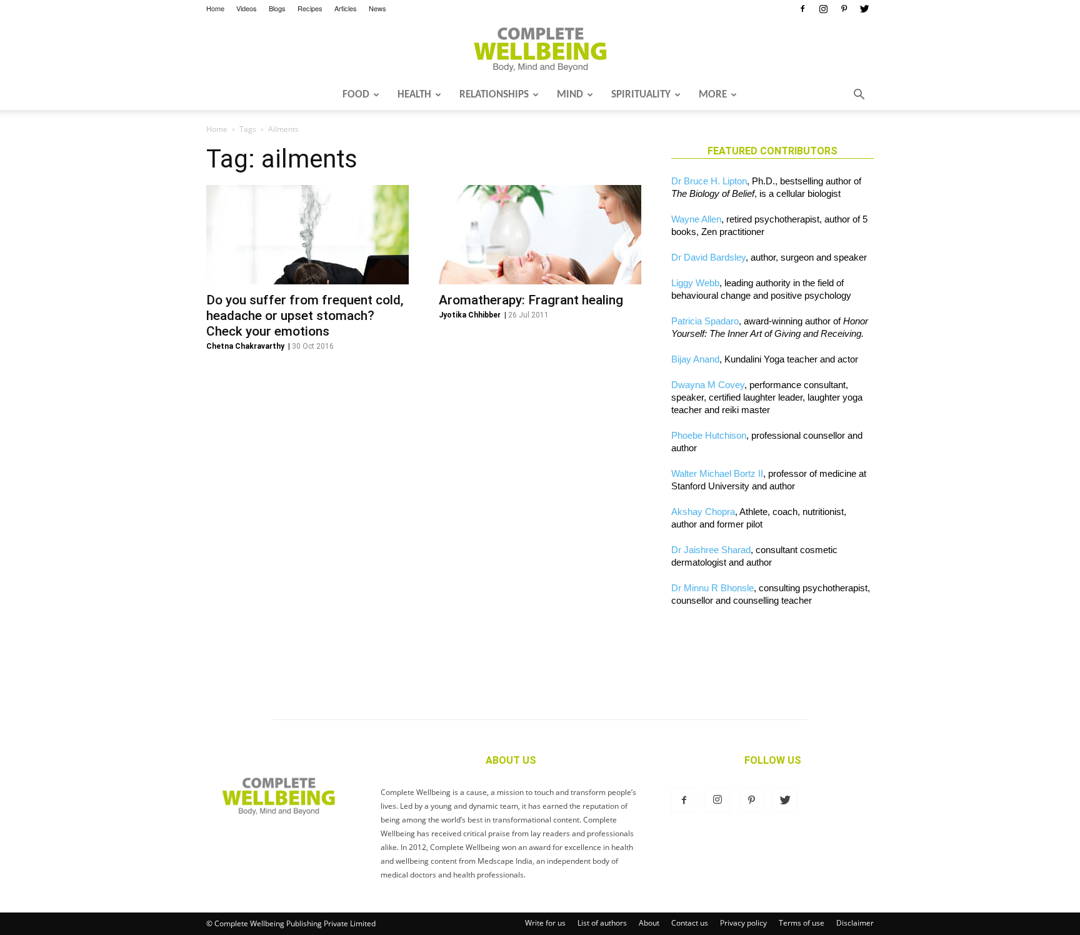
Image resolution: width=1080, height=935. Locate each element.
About (649, 923)
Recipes (310, 8)
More (713, 94)
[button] (859, 95)
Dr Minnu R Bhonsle (712, 587)
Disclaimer (855, 923)
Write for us (545, 923)
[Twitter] (864, 9)
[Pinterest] (843, 9)
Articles (345, 8)
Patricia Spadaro (705, 321)
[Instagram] (823, 9)
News (377, 8)
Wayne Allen (696, 219)
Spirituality (641, 94)
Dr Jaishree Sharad (711, 549)
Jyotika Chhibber (470, 315)
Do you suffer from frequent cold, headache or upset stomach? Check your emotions (305, 315)
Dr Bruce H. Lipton (709, 181)
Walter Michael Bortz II (717, 473)
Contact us (689, 923)
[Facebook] (802, 9)
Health (414, 94)
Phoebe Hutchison (708, 435)
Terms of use (801, 923)
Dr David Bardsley (708, 257)
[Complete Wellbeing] (540, 49)
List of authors (602, 923)
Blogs (277, 8)
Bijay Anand (695, 359)
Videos (246, 8)
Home (215, 8)
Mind (570, 94)
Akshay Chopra (703, 511)
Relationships (494, 94)
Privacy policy (743, 923)
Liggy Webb (695, 283)
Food (355, 94)
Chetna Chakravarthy (245, 346)
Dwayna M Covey (707, 384)
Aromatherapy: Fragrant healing (531, 300)
